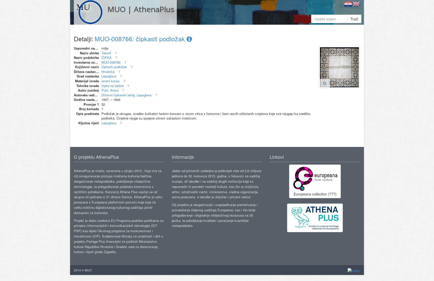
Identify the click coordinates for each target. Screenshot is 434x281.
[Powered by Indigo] (354, 270)
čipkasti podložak (114, 66)
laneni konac (110, 80)
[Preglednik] (325, 83)
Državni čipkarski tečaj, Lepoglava (126, 95)
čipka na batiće (112, 85)
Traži (354, 18)
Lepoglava (108, 76)
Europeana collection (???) (315, 193)
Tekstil (106, 53)
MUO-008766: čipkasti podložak (141, 38)
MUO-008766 (111, 62)
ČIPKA (106, 57)
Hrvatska (108, 71)
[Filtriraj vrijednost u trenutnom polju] (115, 53)
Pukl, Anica (109, 90)
